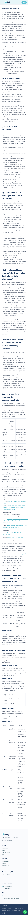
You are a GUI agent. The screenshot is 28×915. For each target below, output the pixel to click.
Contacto (3, 850)
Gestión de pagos (5, 865)
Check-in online (5, 867)
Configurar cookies (16, 910)
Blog (3, 854)
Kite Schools (4, 877)
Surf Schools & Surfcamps (7, 874)
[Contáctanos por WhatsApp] (25, 912)
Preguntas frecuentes (6, 852)
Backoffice (4, 863)
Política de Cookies (6, 910)
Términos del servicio (18, 908)
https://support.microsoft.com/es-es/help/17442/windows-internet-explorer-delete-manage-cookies (14, 507)
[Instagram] (4, 913)
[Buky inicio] (8, 2)
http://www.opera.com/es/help (15, 537)
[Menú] (2, 2)
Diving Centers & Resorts (7, 879)
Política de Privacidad (6, 908)
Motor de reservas (5, 861)
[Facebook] (2, 913)
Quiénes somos (5, 848)
